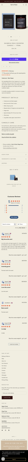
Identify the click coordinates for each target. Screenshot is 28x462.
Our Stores (4, 365)
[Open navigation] (2, 4)
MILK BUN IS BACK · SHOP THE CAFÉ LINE (14, 1)
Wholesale (4, 375)
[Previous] (8, 36)
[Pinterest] (8, 430)
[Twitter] (2, 430)
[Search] (23, 4)
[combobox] (21, 227)
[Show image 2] (12, 36)
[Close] (25, 442)
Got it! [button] (14, 459)
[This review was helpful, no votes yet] (22, 255)
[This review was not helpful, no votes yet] (25, 255)
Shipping (4, 163)
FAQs (3, 358)
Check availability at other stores (10, 148)
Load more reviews (14, 344)
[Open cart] (26, 4)
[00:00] (14, 20)
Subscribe (7, 397)
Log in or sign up (6, 74)
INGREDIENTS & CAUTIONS (9, 158)
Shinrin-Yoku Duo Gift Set (14, 184)
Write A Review (14, 217)
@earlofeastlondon (6, 427)
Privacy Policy (5, 379)
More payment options (14, 62)
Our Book (4, 368)
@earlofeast (4, 426)
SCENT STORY (5, 154)
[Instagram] (5, 430)
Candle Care (4, 377)
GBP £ (13, 436)
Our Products (5, 363)
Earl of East (14, 40)
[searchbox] (7, 224)
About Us (4, 361)
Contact (3, 372)
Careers (3, 370)
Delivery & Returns (6, 356)
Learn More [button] (5, 455)
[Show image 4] (15, 36)
